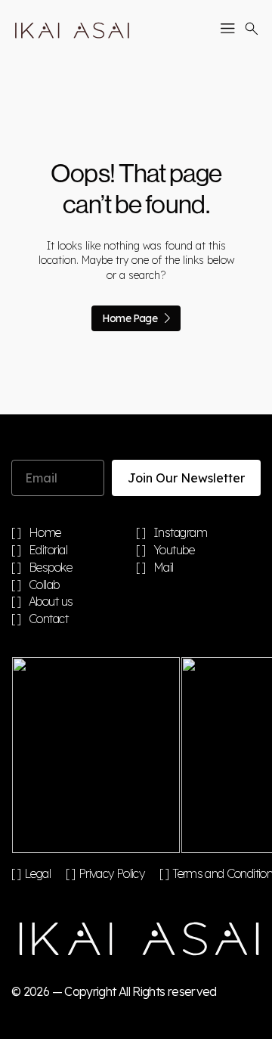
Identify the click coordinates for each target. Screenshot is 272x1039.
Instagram (180, 533)
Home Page (129, 318)
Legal (37, 873)
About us (51, 602)
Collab (44, 585)
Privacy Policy (111, 873)
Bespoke (51, 568)
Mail (163, 568)
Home (45, 533)
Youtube (174, 550)
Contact (49, 619)
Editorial (48, 550)
